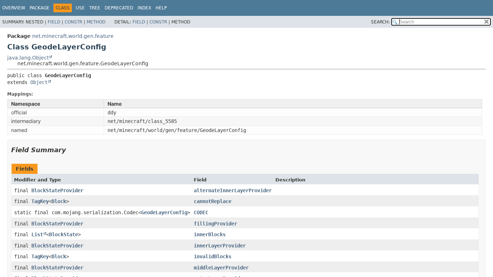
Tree (94, 7)
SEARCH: (380, 22)
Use (80, 7)
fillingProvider (215, 224)
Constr (73, 22)
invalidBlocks (212, 256)
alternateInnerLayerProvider (233, 190)
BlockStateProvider (57, 190)
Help (161, 7)
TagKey (40, 201)
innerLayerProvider (220, 246)
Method (96, 22)
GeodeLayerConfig (164, 212)
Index (144, 7)
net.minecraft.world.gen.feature (73, 36)
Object (39, 82)
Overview (13, 7)
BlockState (63, 234)
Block (59, 201)
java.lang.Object (28, 58)
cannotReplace (212, 201)
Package (39, 7)
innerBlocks (210, 234)
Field (54, 22)
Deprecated (119, 7)
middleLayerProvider (221, 268)
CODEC (201, 212)
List (37, 234)
